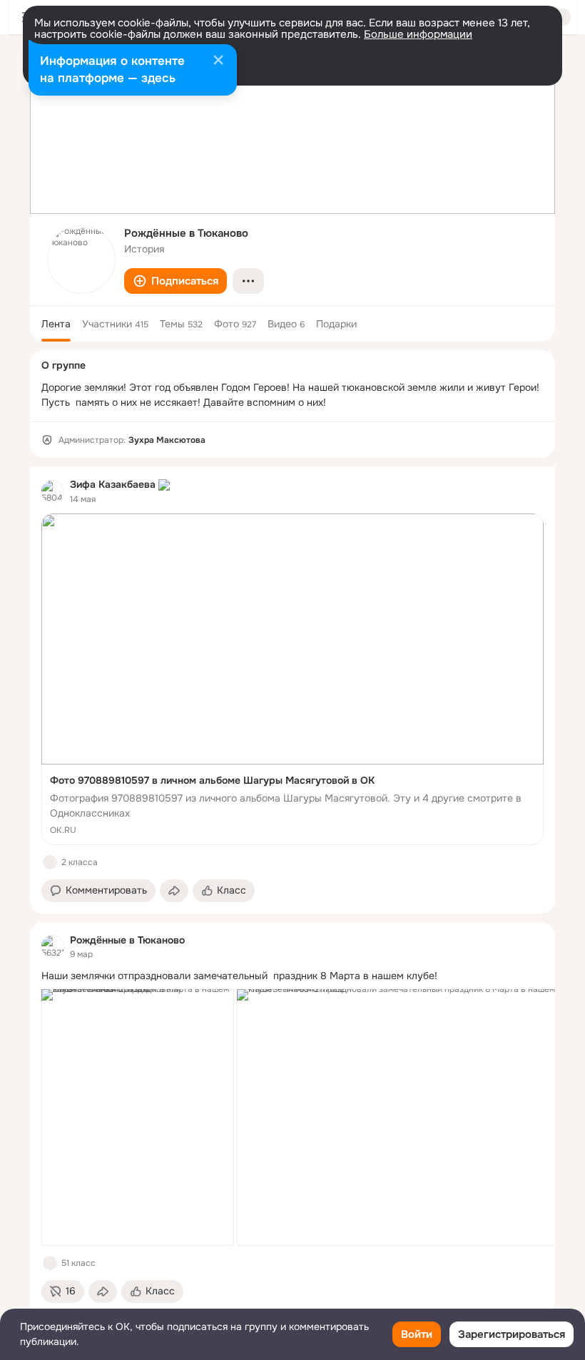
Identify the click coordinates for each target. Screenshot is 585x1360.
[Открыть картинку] (137, 1117)
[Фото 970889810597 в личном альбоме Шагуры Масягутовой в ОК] (292, 679)
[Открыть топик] (292, 975)
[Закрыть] (218, 61)
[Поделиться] (174, 890)
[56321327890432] (52, 946)
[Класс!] (49, 862)
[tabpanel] (292, 890)
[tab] (56, 324)
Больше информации (418, 34)
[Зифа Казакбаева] (52, 491)
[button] (175, 281)
